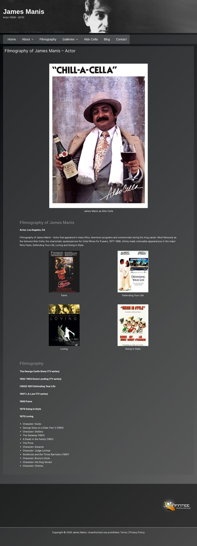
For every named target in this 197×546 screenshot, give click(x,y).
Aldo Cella (91, 39)
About (26, 39)
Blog (107, 39)
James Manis (23, 11)
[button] (31, 39)
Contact (121, 39)
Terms (123, 532)
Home (12, 39)
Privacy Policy (136, 532)
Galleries (68, 39)
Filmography (48, 39)
